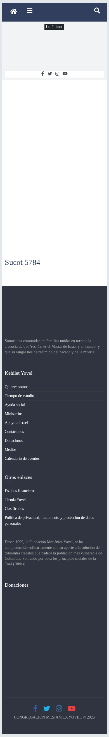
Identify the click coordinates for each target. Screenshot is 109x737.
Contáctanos (14, 432)
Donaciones (14, 441)
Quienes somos (16, 387)
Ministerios (13, 414)
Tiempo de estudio (19, 396)
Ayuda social (15, 405)
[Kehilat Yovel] (14, 12)
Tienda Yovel (15, 500)
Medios (10, 449)
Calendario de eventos (22, 458)
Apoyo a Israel (16, 423)
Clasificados (14, 509)
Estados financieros (20, 491)
